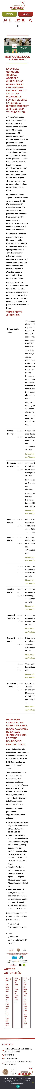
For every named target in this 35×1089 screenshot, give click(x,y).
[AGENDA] (5, 20)
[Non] (33, 1082)
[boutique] (18, 20)
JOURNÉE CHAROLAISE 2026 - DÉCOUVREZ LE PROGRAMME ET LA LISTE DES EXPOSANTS (7, 1002)
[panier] (23, 20)
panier (23, 21)
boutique (17, 21)
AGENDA (5, 21)
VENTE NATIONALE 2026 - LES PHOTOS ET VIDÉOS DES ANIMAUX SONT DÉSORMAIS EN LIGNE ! (25, 1002)
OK (18, 1086)
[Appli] (10, 20)
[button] (17, 26)
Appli (10, 21)
